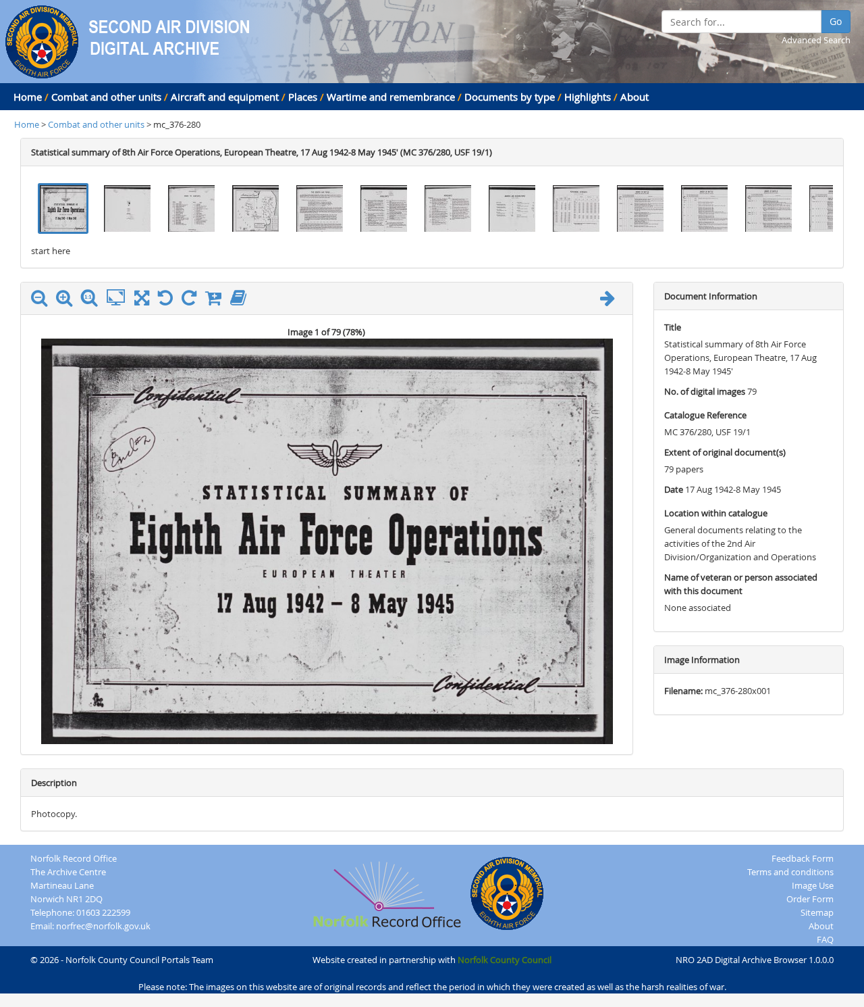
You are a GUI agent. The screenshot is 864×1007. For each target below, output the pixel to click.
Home (28, 96)
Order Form (810, 899)
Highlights (587, 96)
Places (302, 96)
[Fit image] (119, 298)
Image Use (813, 885)
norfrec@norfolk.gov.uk (103, 926)
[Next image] (611, 301)
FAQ (825, 939)
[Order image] (216, 301)
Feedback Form (803, 858)
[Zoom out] (42, 301)
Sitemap (817, 912)
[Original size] (92, 298)
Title (672, 327)
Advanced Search (816, 40)
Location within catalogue (715, 513)
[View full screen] (141, 301)
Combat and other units (106, 96)
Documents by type (509, 96)
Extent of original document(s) (725, 452)
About (634, 96)
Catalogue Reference (705, 415)
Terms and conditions (790, 872)
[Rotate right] (192, 301)
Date (673, 489)
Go (836, 21)
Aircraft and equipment (225, 96)
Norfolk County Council (504, 960)
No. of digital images (704, 391)
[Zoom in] (67, 301)
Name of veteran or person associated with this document (740, 584)
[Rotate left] (169, 301)
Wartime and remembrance (391, 96)
